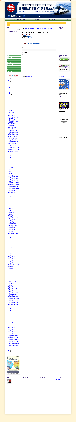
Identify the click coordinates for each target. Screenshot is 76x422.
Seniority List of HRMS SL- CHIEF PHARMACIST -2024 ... (13, 202)
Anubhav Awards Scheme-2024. (12, 138)
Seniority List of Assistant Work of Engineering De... (13, 245)
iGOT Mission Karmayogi (62, 76)
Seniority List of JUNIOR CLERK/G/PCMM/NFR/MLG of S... (13, 281)
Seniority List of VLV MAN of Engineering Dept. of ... (12, 220)
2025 (8, 81)
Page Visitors (60, 128)
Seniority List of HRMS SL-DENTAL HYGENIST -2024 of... (13, 187)
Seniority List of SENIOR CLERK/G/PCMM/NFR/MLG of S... (13, 275)
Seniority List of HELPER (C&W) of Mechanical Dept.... (13, 297)
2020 (8, 351)
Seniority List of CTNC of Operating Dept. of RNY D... (13, 308)
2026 (8, 80)
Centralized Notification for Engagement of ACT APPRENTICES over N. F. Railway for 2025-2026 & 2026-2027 (38, 28)
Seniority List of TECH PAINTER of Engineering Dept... (13, 233)
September (10, 87)
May (9, 92)
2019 (8, 352)
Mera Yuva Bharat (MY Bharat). (12, 127)
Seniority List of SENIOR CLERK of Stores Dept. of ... (13, 279)
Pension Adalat (9, 69)
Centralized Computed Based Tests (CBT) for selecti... (13, 120)
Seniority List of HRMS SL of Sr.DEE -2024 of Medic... (13, 210)
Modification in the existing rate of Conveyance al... (13, 137)
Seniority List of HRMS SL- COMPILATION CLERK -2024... (13, 198)
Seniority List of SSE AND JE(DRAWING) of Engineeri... (12, 241)
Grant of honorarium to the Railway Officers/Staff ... (13, 146)
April (9, 93)
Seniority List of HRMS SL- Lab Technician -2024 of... (12, 194)
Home (7, 19)
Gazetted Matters (9, 62)
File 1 (33, 41)
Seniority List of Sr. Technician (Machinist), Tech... (12, 212)
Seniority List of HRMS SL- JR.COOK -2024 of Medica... (13, 196)
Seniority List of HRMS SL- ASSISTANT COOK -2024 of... (13, 208)
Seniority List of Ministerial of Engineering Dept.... (12, 247)
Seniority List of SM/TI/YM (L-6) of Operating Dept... (13, 287)
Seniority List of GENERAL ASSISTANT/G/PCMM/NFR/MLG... (13, 267)
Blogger (44, 411)
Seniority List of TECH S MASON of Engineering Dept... (13, 231)
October (9, 86)
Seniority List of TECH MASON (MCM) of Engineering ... (13, 235)
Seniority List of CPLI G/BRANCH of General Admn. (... (13, 163)
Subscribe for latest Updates (64, 19)
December (10, 83)
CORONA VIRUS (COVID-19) (21, 19)
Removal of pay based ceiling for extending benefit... (12, 283)
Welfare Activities (9, 71)
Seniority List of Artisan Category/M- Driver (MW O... (13, 167)
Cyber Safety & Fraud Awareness (52, 19)
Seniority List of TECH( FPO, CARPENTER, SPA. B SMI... (12, 229)
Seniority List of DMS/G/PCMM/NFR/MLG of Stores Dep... (13, 269)
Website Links (43, 19)
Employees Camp (31, 19)
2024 (8, 82)
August (9, 88)
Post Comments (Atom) (29, 76)
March (9, 94)
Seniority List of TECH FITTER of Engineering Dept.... (13, 237)
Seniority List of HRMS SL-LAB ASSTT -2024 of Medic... (13, 179)
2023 (8, 347)
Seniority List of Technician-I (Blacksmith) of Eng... (12, 104)
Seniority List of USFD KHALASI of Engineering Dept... (13, 222)
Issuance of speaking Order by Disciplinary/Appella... (12, 144)
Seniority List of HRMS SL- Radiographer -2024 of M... (12, 192)
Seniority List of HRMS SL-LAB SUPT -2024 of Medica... (13, 177)
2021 (8, 350)
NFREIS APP (37, 19)
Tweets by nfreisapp (57, 379)
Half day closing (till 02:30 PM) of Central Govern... (12, 124)
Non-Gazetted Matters (10, 64)
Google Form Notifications (28, 47)
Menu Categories (12, 19)
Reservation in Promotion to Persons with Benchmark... (13, 110)
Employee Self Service (10, 57)
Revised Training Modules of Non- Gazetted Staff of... (13, 133)
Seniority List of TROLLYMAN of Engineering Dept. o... (12, 224)
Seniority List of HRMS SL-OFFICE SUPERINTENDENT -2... (13, 175)
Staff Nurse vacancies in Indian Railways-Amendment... (12, 112)
